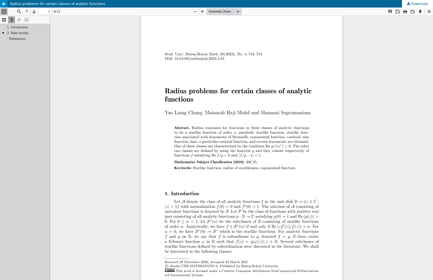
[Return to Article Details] (4, 4)
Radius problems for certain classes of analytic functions (57, 3)
